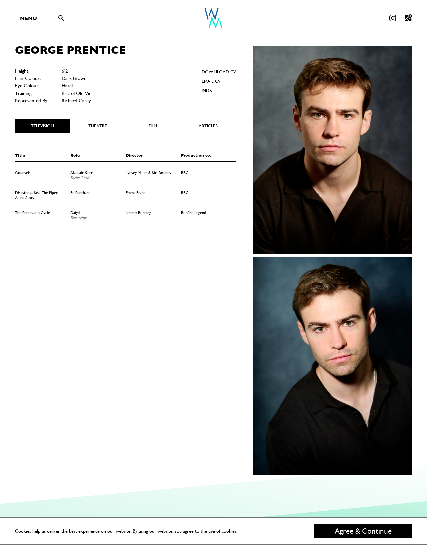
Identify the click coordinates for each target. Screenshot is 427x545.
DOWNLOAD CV (219, 71)
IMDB (207, 90)
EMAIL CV (211, 81)
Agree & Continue (363, 531)
